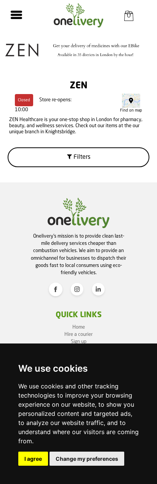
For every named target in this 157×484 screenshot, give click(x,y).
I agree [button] (33, 458)
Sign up (79, 341)
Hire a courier (78, 334)
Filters (81, 157)
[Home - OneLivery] (78, 15)
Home (78, 327)
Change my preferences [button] (87, 458)
